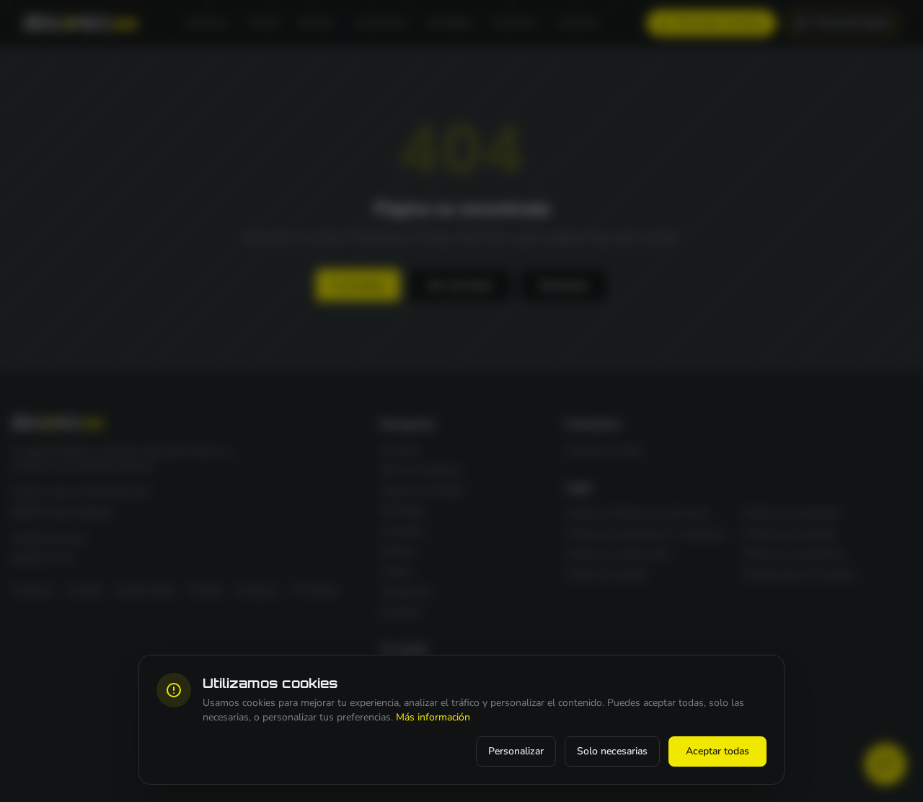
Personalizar (516, 751)
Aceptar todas (717, 751)
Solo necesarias (612, 751)
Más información (433, 717)
